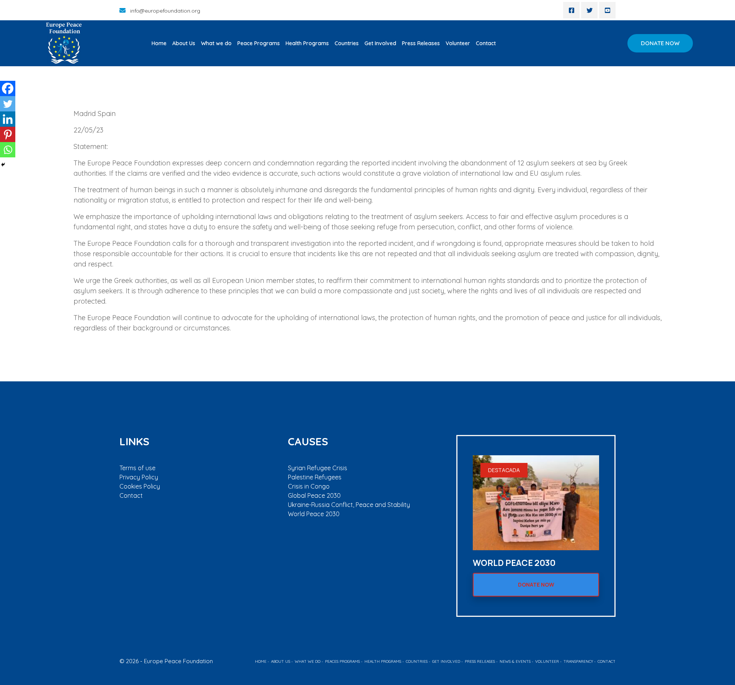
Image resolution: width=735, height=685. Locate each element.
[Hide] (3, 165)
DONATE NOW (660, 43)
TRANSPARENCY (578, 661)
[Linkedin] (7, 119)
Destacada (504, 470)
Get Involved (380, 43)
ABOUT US (280, 661)
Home (159, 43)
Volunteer (458, 43)
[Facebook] (7, 88)
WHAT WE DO (307, 661)
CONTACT (607, 661)
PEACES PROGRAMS (342, 661)
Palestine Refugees (314, 477)
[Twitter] (7, 103)
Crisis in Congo (309, 486)
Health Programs (307, 43)
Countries (347, 43)
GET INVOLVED (446, 661)
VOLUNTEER (547, 661)
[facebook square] (571, 10)
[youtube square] (607, 10)
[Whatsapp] (7, 149)
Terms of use (137, 468)
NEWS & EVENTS (515, 661)
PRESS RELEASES (480, 661)
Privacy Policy (138, 477)
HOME (260, 661)
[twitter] (589, 10)
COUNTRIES (417, 661)
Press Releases (421, 43)
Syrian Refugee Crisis (317, 468)
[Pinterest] (7, 134)
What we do (216, 43)
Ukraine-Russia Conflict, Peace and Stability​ (349, 504)
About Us (183, 43)
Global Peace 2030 (314, 495)
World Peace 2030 (314, 514)
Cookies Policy (139, 486)
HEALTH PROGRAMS (382, 661)
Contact (486, 43)
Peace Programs (258, 43)
